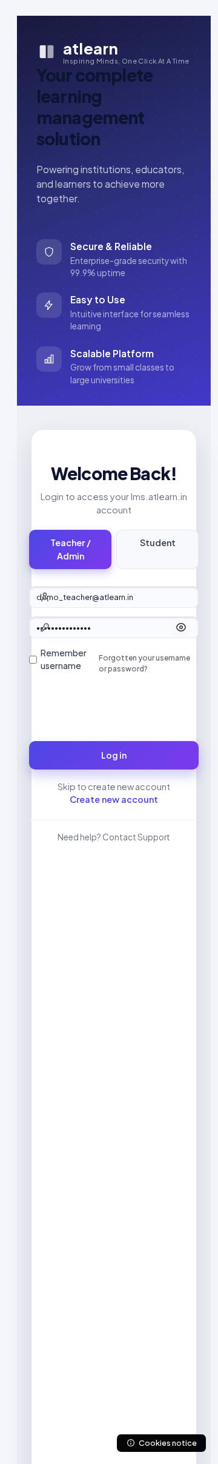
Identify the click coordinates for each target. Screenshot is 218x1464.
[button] (181, 627)
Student (158, 542)
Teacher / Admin (70, 549)
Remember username (64, 659)
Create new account (114, 799)
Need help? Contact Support (114, 837)
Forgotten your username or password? (144, 663)
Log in (114, 755)
